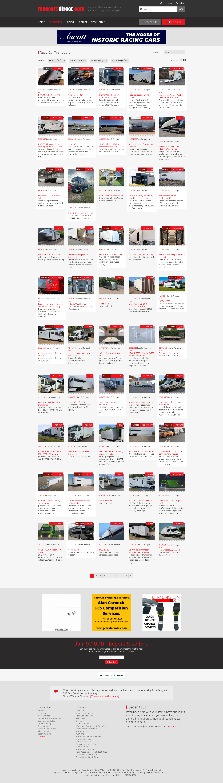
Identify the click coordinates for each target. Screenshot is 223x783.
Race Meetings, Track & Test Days (91, 752)
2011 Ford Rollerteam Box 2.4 (141, 501)
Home (41, 22)
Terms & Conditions (47, 729)
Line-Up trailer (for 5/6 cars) (141, 255)
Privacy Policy (44, 723)
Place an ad (174, 22)
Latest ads (150, 22)
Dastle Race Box (105, 501)
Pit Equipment (82, 723)
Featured (42, 713)
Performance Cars (84, 741)
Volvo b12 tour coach (77, 550)
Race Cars (80, 710)
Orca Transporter (75, 95)
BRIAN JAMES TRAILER (77, 304)
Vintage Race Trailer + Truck (141, 402)
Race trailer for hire (76, 402)
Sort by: (156, 52)
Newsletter (98, 22)
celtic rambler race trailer (49, 255)
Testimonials (44, 726)
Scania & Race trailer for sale (80, 213)
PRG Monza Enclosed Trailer (111, 254)
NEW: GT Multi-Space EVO (49, 95)
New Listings (44, 716)
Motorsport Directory (85, 749)
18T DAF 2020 (164, 301)
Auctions (80, 734)
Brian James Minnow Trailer (111, 196)
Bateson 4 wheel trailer (169, 353)
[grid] (184, 60)
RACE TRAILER (104, 550)
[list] (181, 60)
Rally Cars (80, 718)
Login (170, 3)
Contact (82, 22)
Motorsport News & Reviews (89, 736)
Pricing (70, 22)
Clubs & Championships (87, 754)
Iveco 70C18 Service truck (169, 550)
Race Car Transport (84, 716)
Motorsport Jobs (83, 739)
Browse (41, 710)
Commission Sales (46, 721)
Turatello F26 (104, 304)
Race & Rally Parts (84, 713)
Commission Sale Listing (87, 729)
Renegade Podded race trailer (141, 451)
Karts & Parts (82, 731)
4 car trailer (73, 144)
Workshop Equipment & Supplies (91, 726)
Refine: (41, 60)
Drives (79, 721)
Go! (181, 9)
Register (180, 3)
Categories (55, 22)
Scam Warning (44, 734)
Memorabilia (82, 747)
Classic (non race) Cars (86, 744)
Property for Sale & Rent (87, 757)
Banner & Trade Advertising (50, 718)
